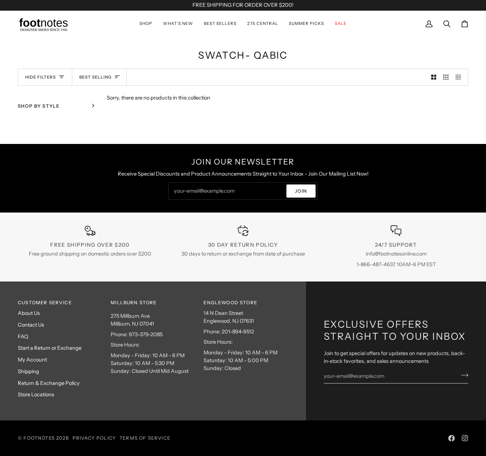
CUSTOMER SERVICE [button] (45, 302)
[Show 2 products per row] (434, 77)
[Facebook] (451, 438)
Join (301, 191)
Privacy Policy (94, 438)
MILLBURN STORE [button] (134, 302)
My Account (32, 359)
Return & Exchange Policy (49, 383)
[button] (146, 24)
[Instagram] (465, 438)
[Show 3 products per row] (446, 77)
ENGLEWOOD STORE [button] (230, 302)
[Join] (462, 375)
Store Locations (36, 394)
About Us (29, 313)
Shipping (28, 371)
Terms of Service (145, 438)
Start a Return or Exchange (49, 348)
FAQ (23, 336)
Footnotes (39, 438)
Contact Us (31, 325)
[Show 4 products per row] (460, 77)
